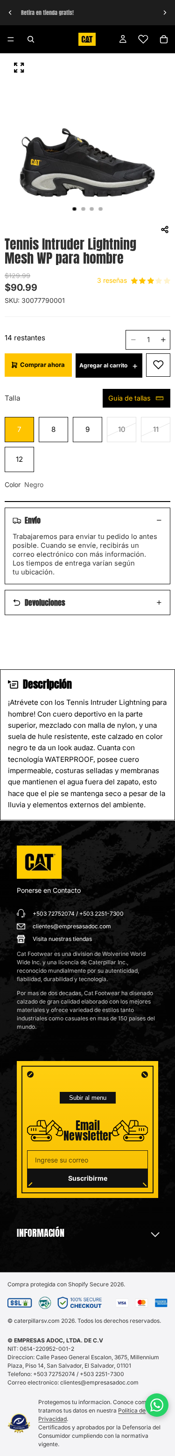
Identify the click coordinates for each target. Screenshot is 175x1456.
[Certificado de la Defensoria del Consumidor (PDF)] (19, 1423)
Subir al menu (87, 1097)
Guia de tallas (129, 398)
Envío (33, 520)
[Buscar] (31, 39)
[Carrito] (164, 39)
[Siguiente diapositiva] (164, 12)
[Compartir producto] (164, 229)
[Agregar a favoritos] (158, 365)
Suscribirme (87, 1178)
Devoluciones (45, 602)
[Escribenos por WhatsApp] (156, 1405)
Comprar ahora (42, 364)
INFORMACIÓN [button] (40, 1233)
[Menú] (10, 39)
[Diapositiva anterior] (10, 12)
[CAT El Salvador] (39, 862)
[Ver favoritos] (143, 39)
